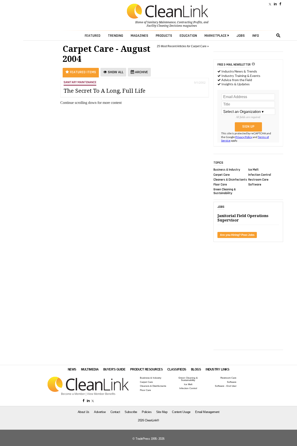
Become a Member (73, 394)
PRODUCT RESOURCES (146, 369)
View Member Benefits (101, 394)
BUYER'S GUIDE (114, 369)
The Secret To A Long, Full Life (104, 91)
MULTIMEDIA (90, 369)
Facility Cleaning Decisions (164, 25)
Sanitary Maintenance (161, 22)
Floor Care (220, 184)
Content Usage (181, 412)
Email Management (207, 412)
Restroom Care (258, 179)
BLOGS (196, 369)
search (278, 36)
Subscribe (131, 412)
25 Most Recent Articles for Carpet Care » (183, 46)
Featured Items (82, 72)
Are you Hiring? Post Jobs (237, 235)
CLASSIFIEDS (176, 369)
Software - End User (225, 386)
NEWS (72, 369)
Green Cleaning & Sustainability (224, 191)
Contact (115, 412)
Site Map (161, 412)
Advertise (100, 412)
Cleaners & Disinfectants (230, 179)
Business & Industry (226, 170)
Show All (115, 72)
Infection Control (259, 174)
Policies (147, 412)
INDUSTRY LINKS (217, 369)
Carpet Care (221, 174)
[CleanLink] (167, 12)
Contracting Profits (189, 22)
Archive (141, 72)
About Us (83, 412)
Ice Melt (253, 170)
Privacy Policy (243, 137)
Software (254, 184)
